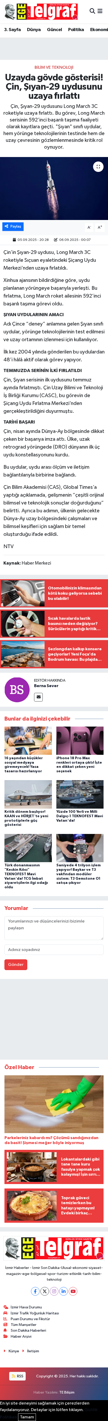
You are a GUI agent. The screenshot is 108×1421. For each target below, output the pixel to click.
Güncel (54, 29)
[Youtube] (73, 1291)
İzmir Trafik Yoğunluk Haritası (35, 1313)
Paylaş (15, 226)
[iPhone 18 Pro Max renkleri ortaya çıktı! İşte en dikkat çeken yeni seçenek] (80, 740)
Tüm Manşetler (23, 1325)
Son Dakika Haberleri (28, 1330)
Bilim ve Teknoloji (54, 67)
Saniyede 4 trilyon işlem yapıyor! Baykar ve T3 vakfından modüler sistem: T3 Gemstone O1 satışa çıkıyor (78, 874)
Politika (76, 29)
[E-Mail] (38, 697)
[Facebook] (35, 1291)
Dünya (34, 29)
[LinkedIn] (63, 1291)
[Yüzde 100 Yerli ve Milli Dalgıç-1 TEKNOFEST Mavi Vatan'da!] (80, 794)
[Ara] (92, 11)
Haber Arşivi (21, 1336)
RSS (19, 1376)
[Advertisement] (54, 1020)
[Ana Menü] (100, 11)
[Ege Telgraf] (41, 11)
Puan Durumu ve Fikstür (30, 1319)
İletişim (33, 1351)
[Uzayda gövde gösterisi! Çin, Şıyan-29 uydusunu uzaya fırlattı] (54, 188)
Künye (14, 1351)
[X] (44, 1291)
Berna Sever (46, 686)
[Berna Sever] (17, 689)
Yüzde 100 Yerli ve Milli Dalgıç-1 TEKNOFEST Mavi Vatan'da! (79, 816)
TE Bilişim (66, 1392)
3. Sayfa (12, 29)
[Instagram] (54, 1291)
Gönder (16, 964)
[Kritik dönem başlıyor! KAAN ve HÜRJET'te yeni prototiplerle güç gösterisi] (28, 794)
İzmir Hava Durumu (26, 1307)
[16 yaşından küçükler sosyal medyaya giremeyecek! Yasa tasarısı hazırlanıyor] (28, 740)
